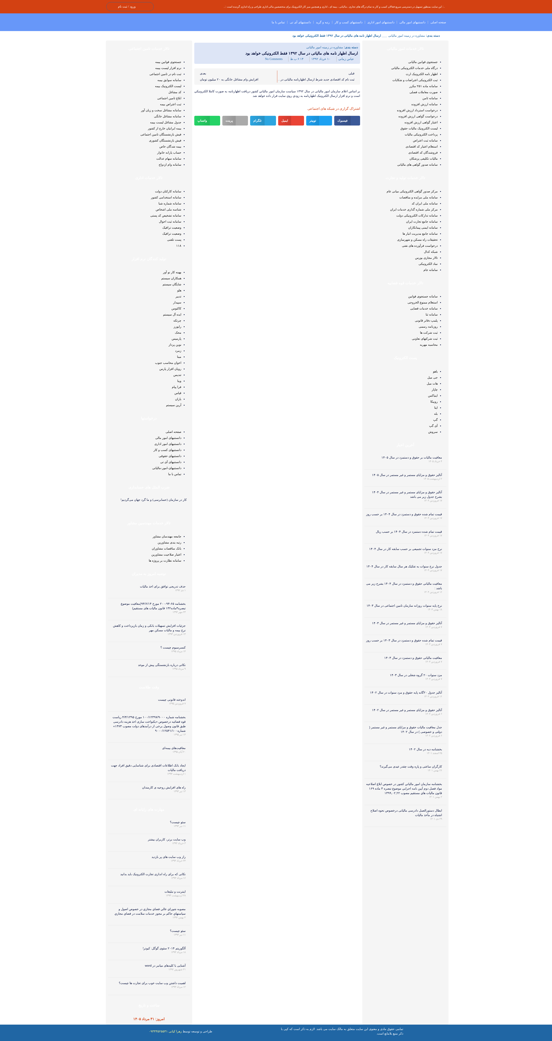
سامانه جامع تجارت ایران (422, 221)
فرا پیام (176, 387)
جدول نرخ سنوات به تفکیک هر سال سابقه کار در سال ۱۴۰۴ (404, 566)
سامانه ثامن (430, 98)
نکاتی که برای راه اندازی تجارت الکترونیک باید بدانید (153, 874)
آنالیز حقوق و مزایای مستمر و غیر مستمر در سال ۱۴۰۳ (407, 623)
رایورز (177, 326)
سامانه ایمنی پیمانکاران (423, 227)
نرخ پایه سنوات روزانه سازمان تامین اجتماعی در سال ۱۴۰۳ (404, 605)
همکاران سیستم (171, 278)
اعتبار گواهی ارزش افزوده (421, 122)
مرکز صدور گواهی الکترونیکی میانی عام (412, 191)
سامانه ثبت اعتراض (425, 140)
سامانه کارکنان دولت (168, 191)
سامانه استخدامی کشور (166, 197)
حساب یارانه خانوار (169, 152)
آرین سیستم (173, 405)
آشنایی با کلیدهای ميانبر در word (165, 965)
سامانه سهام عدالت (168, 158)
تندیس (177, 375)
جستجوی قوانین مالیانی (423, 62)
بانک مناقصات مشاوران (166, 548)
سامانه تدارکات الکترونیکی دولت (417, 215)
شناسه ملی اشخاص (168, 209)
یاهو (435, 371)
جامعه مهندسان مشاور (167, 536)
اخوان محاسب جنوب (168, 362)
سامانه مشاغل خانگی (167, 116)
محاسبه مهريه (429, 344)
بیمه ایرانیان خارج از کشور (164, 128)
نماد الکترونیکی (428, 263)
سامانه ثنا (432, 314)
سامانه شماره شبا (169, 203)
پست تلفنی (174, 239)
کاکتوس (176, 308)
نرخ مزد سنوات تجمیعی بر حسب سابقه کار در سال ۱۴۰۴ (405, 549)
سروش (433, 431)
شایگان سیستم (172, 284)
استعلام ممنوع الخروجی (423, 302)
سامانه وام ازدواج (170, 164)
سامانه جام (430, 270)
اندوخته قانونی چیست (172, 699)
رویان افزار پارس (170, 369)
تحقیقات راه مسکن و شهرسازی (417, 239)
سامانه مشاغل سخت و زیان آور (161, 110)
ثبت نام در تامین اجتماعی (165, 74)
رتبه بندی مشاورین (169, 542)
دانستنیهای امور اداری (380, 22)
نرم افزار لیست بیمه (168, 68)
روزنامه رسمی (428, 326)
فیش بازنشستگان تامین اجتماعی (160, 134)
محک (178, 332)
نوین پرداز (175, 344)
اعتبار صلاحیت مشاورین (166, 554)
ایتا (436, 407)
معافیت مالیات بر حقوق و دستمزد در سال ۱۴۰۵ (411, 457)
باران (178, 399)
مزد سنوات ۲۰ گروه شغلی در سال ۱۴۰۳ (416, 675)
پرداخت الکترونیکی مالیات (421, 134)
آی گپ (433, 425)
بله (436, 413)
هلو (179, 290)
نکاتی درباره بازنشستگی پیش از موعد (162, 665)
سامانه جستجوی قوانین (423, 296)
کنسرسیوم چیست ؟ (173, 647)
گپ (435, 419)
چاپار (435, 389)
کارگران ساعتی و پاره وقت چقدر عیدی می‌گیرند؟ (411, 766)
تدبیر (178, 296)
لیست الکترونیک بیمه (168, 86)
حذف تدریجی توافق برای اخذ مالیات (163, 586)
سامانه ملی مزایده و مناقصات (418, 197)
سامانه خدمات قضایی (424, 308)
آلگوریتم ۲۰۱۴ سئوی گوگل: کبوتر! (164, 948)
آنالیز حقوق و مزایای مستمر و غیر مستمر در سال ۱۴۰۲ (407, 710)
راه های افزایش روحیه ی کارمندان (164, 787)
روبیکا (434, 401)
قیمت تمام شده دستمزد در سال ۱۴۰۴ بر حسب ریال (409, 531)
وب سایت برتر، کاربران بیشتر (167, 839)
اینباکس (433, 395)
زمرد (178, 350)
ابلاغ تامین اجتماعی (169, 98)
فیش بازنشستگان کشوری (165, 140)
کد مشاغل (174, 92)
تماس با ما (278, 22)
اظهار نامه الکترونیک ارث (422, 74)
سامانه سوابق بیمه (169, 80)
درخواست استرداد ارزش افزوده (417, 110)
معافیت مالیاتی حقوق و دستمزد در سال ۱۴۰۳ (413, 657)
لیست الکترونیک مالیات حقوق (419, 128)
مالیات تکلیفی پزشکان (423, 158)
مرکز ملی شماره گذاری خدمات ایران (414, 209)
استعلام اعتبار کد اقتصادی (422, 146)
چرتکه (177, 320)
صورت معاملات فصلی (423, 92)
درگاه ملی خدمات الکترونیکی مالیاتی (414, 68)
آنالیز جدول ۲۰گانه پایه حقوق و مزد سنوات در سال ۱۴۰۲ (406, 692)
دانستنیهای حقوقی (170, 456)
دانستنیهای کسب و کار (348, 22)
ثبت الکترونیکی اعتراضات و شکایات (415, 80)
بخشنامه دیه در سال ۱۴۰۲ (425, 749)
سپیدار (177, 302)
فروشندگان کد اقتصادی (423, 152)
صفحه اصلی (438, 22)
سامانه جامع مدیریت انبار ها (420, 233)
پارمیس (176, 338)
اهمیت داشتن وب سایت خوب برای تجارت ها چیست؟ (152, 983)
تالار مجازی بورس (426, 257)
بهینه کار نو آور (172, 272)
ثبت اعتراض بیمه (170, 104)
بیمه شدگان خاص (170, 146)
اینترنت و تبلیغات (175, 891)
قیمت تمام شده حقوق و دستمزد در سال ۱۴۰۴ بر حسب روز (404, 514)
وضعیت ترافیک (171, 227)
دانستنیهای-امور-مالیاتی (166, 468)
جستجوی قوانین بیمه (168, 62)
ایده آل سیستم (172, 314)
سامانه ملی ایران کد (425, 203)
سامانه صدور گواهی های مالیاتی (417, 164)
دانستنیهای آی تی (300, 22)
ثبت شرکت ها (429, 332)
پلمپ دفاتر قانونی (426, 320)
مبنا (179, 356)
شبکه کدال (431, 251)
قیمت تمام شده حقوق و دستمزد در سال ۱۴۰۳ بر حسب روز (404, 640)
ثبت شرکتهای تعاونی (425, 338)
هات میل (432, 383)
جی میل (432, 377)
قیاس (177, 393)
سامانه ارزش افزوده (424, 104)
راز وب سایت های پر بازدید (169, 857)
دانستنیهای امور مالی (412, 22)
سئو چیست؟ (178, 822)
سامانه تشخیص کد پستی (165, 215)
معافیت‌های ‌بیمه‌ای (174, 748)
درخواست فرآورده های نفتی (420, 245)
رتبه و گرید (323, 22)
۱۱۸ (178, 245)
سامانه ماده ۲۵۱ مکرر (423, 86)
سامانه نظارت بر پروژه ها (165, 560)
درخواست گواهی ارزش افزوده (418, 116)
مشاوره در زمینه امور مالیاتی (406, 35)
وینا (179, 381)
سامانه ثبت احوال (170, 221)
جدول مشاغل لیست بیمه (165, 122)
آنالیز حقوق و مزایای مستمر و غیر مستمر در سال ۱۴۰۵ (407, 475)
